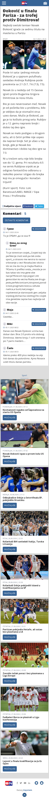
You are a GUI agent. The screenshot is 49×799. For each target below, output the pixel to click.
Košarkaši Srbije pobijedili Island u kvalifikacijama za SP (21, 586)
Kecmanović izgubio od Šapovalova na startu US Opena (23, 411)
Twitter (40, 206)
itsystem (27, 790)
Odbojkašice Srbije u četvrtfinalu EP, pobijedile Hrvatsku (22, 499)
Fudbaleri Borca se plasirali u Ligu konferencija (21, 718)
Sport (24, 375)
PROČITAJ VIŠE (9, 417)
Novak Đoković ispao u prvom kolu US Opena (23, 455)
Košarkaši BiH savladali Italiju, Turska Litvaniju (23, 543)
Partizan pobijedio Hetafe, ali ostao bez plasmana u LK (22, 630)
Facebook (29, 206)
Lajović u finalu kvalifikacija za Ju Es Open (22, 762)
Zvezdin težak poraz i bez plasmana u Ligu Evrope (23, 674)
